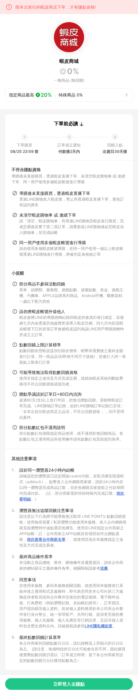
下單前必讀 (66, 124)
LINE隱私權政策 (98, 625)
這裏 (104, 568)
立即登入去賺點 (69, 684)
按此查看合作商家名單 (46, 539)
